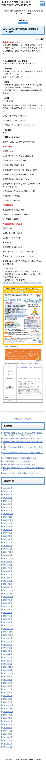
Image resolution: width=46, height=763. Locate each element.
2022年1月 (7, 664)
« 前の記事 (17, 419)
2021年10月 (8, 673)
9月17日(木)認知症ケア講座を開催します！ (20, 458)
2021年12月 (8, 667)
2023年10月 (8, 597)
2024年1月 (7, 587)
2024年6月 (7, 571)
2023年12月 (8, 590)
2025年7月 (7, 530)
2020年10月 (8, 712)
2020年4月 (7, 731)
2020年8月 (7, 718)
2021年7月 (7, 683)
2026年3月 (7, 504)
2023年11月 (8, 593)
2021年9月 (7, 677)
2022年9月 (7, 638)
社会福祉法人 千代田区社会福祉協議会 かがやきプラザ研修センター (17, 3)
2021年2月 (7, 699)
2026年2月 (7, 507)
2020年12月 (8, 705)
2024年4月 (7, 578)
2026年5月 (7, 498)
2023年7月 (7, 606)
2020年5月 (7, 728)
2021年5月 (7, 689)
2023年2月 (7, 622)
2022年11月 (8, 632)
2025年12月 (8, 514)
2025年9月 (7, 523)
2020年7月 (7, 721)
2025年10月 (8, 520)
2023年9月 (7, 600)
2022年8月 (7, 641)
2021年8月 (7, 680)
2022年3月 (7, 657)
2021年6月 (7, 686)
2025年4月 (7, 539)
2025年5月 (7, 536)
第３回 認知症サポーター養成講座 (17, 461)
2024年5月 (7, 574)
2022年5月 (7, 651)
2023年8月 (7, 603)
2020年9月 (7, 715)
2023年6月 (7, 609)
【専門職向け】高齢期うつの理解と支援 (19, 464)
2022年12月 (8, 629)
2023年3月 (7, 619)
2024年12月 (8, 552)
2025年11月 (8, 517)
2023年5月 (7, 613)
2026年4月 (7, 501)
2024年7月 (7, 568)
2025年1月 (7, 549)
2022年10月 (8, 635)
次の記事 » (28, 419)
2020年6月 (7, 724)
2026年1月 (7, 510)
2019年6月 (7, 737)
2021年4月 (7, 692)
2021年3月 (7, 696)
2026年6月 (7, 495)
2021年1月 (7, 702)
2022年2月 (7, 661)
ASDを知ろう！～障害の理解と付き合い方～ (21, 473)
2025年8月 (7, 526)
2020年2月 (7, 734)
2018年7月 (7, 744)
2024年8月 (7, 565)
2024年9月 (7, 562)
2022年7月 (7, 645)
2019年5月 (7, 740)
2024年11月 (8, 555)
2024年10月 (8, 558)
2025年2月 (7, 546)
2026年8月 (7, 488)
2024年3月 (7, 581)
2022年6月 (7, 648)
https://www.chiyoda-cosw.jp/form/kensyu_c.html (22, 283)
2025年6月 (7, 533)
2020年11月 (8, 708)
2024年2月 (7, 584)
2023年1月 (7, 625)
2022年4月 (7, 654)
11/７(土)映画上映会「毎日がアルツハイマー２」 (23, 438)
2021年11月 (8, 670)
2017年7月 (7, 747)
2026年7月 (7, 491)
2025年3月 (7, 542)
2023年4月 (7, 616)
